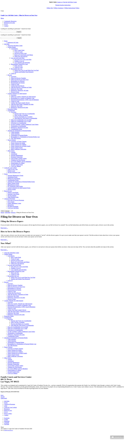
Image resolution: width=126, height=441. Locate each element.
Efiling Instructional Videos (71, 8)
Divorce (13, 212)
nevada (3, 396)
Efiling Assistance (59, 8)
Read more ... (4, 228)
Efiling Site (50, 8)
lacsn (2, 395)
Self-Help (7, 212)
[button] (117, 440)
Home (2, 212)
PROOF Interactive (8, 430)
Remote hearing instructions (63, 5)
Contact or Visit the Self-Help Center (67, 2)
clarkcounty (4, 398)
